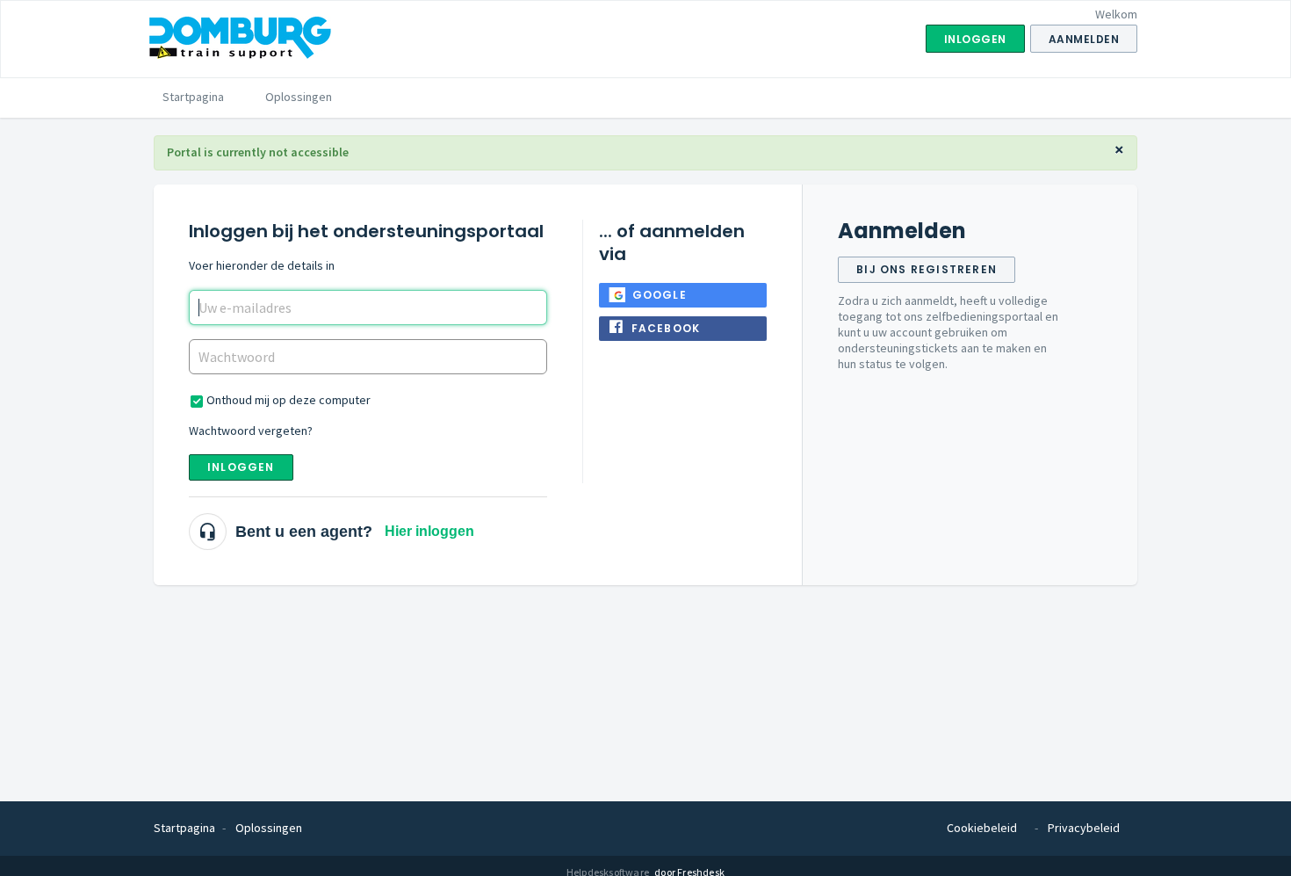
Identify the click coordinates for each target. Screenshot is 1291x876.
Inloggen (241, 467)
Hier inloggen (429, 531)
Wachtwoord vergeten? (251, 430)
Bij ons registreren (926, 269)
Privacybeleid (1084, 828)
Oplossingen (298, 97)
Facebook (666, 328)
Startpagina (193, 97)
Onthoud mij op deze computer (288, 400)
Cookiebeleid (982, 828)
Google (659, 294)
